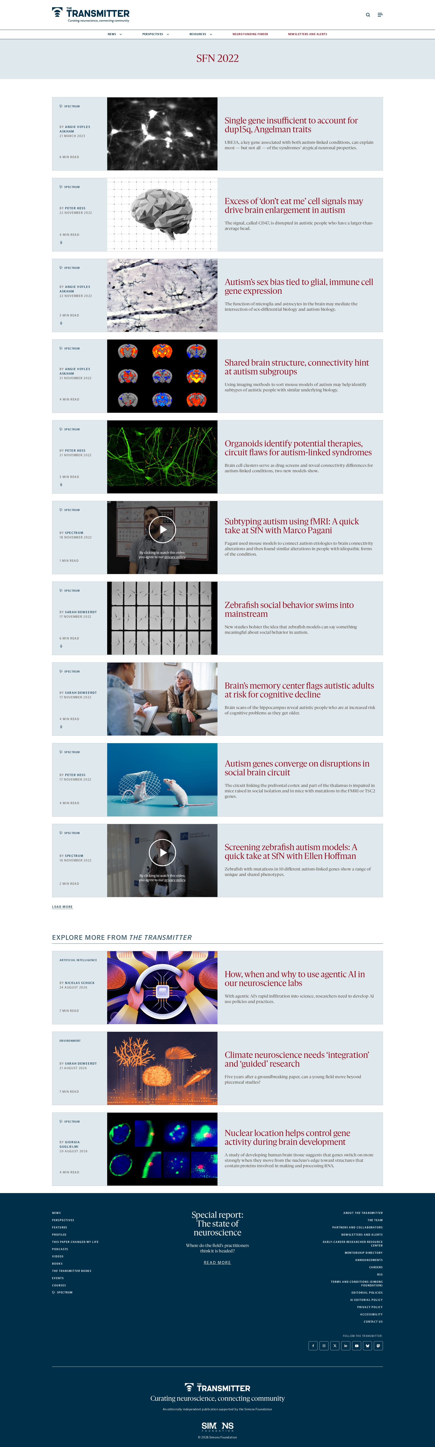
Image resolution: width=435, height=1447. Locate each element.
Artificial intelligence (78, 960)
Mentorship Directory (364, 1252)
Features (59, 1227)
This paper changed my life (75, 1242)
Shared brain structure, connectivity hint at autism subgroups (297, 368)
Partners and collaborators (357, 1227)
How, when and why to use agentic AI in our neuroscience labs (295, 979)
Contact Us (373, 1321)
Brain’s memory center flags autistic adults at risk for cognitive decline (299, 691)
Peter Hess (75, 208)
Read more (217, 1262)
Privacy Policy (370, 1307)
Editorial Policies (367, 1292)
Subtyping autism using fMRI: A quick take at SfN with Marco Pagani (292, 526)
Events (58, 1278)
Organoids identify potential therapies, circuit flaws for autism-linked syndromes (298, 449)
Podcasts (60, 1249)
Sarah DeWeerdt (81, 612)
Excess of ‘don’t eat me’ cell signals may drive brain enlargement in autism (294, 206)
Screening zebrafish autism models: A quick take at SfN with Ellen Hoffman (291, 852)
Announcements (369, 1260)
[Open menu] (380, 14)
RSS (380, 1274)
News (112, 34)
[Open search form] (368, 14)
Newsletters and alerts (362, 1234)
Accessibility (371, 1314)
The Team (375, 1220)
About (363, 1213)
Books (57, 1263)
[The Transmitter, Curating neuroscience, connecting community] (90, 14)
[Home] (217, 1387)
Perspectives (153, 34)
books (72, 1271)
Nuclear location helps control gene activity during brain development (287, 1138)
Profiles (59, 1234)
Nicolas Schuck (80, 983)
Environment (70, 1040)
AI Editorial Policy (366, 1300)
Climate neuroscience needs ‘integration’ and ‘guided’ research (297, 1060)
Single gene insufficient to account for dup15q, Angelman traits (291, 126)
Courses (59, 1285)
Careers (376, 1267)
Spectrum (72, 106)
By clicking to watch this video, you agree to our (162, 554)
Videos (58, 1256)
